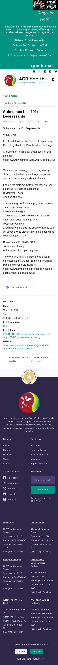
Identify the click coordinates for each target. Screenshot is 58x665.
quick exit (42, 65)
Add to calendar (19, 287)
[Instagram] (45, 71)
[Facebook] (34, 71)
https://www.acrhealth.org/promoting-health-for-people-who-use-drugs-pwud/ (26, 347)
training (36, 337)
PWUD (13, 337)
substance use (25, 337)
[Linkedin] (50, 71)
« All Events (10, 95)
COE (5, 325)
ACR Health (9, 334)
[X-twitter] (39, 71)
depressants (28, 334)
